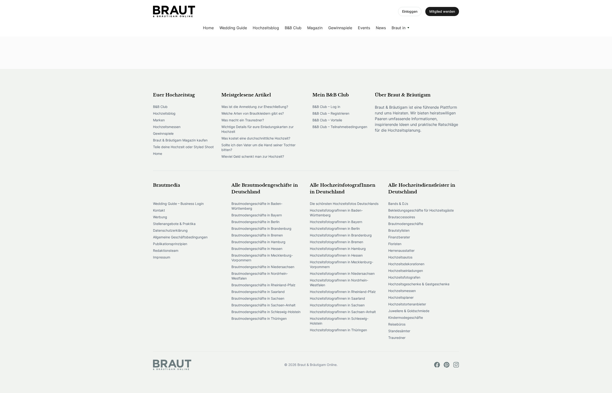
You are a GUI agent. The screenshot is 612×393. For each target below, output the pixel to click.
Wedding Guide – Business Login (178, 203)
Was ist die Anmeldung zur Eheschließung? (254, 106)
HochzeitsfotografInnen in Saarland (337, 298)
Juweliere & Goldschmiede (408, 311)
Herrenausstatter (401, 250)
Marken (159, 120)
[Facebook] (437, 365)
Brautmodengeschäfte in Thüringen (259, 318)
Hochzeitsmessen (166, 126)
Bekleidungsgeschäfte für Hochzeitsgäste (421, 210)
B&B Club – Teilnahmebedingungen (339, 126)
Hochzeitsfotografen (404, 277)
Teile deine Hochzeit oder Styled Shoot (183, 147)
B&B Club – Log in (326, 106)
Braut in (398, 27)
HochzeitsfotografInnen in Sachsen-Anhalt (343, 311)
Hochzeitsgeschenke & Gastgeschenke (418, 284)
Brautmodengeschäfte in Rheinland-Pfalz (263, 285)
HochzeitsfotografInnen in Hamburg (338, 248)
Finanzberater (399, 237)
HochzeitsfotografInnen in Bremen (336, 242)
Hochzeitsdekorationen (406, 264)
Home (208, 27)
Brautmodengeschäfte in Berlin (255, 221)
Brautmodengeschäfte (405, 223)
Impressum (161, 257)
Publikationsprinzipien (170, 243)
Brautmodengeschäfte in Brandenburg (261, 228)
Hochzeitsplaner (401, 297)
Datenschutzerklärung (170, 230)
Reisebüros (396, 324)
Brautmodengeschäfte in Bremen (257, 235)
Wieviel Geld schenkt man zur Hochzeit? (252, 156)
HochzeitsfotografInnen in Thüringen (338, 330)
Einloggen (409, 11)
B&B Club (293, 27)
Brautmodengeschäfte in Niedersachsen (262, 266)
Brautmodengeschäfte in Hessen (256, 248)
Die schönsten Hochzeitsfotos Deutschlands (344, 203)
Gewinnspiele (340, 27)
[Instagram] (456, 365)
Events (364, 27)
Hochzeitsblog (266, 27)
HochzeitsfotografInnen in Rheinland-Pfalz (343, 291)
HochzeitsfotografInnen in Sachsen (337, 305)
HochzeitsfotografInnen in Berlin (335, 228)
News (381, 27)
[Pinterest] (446, 365)
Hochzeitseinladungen (405, 270)
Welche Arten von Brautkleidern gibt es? (252, 113)
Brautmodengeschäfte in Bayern (256, 215)
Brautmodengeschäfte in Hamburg (258, 242)
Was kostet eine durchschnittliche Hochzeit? (255, 138)
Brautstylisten (399, 230)
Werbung (160, 217)
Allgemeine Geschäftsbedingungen (180, 237)
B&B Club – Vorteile (327, 120)
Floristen (394, 243)
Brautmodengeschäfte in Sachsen (257, 298)
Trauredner (396, 337)
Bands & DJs (398, 203)
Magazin (314, 27)
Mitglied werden (442, 11)
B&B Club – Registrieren (330, 113)
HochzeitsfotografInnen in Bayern (336, 221)
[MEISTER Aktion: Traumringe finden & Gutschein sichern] (174, 11)
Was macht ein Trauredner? (242, 120)
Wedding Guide (233, 27)
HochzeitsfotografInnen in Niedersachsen (342, 273)
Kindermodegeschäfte (405, 317)
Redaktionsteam (165, 250)
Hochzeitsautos (400, 257)
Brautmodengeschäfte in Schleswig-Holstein (266, 311)
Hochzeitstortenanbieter (407, 304)
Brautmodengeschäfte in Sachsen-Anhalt (263, 305)
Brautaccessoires (401, 217)
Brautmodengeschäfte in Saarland (258, 291)
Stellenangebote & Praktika (174, 223)
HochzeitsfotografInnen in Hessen (336, 255)
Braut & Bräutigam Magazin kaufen (180, 140)
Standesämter (399, 331)
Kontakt (159, 210)
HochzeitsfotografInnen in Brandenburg (341, 235)
